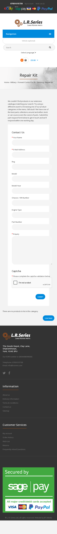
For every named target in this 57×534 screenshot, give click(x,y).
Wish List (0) (40, 4)
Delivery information (11, 399)
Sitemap (6, 411)
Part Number (17, 222)
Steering (40, 82)
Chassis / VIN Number (20, 198)
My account (7, 433)
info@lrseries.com (15, 365)
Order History (8, 437)
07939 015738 (16, 3)
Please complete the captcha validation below (31, 276)
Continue (48, 318)
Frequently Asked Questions (14, 449)
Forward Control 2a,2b (26, 82)
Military (13, 82)
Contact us (7, 407)
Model (14, 174)
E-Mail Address (19, 149)
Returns (6, 445)
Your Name (17, 137)
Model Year (16, 186)
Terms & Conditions (10, 403)
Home (6, 82)
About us (6, 395)
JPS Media (48, 517)
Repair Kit (49, 82)
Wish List (6, 441)
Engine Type (17, 210)
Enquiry (16, 234)
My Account (29, 4)
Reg (13, 161)
